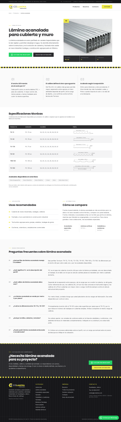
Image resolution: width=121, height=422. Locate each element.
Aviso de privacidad (68, 397)
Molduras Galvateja (41, 402)
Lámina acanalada (41, 389)
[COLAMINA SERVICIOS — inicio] (17, 7)
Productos (76, 7)
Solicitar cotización (43, 55)
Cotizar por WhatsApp (22, 55)
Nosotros (86, 7)
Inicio (10, 13)
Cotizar (107, 7)
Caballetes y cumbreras (42, 397)
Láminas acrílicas (40, 407)
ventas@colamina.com (95, 393)
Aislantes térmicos (41, 409)
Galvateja (38, 399)
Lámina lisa (39, 387)
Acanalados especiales (42, 392)
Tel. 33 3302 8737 (65, 1)
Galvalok (38, 394)
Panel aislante (40, 404)
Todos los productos (68, 389)
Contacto (95, 7)
